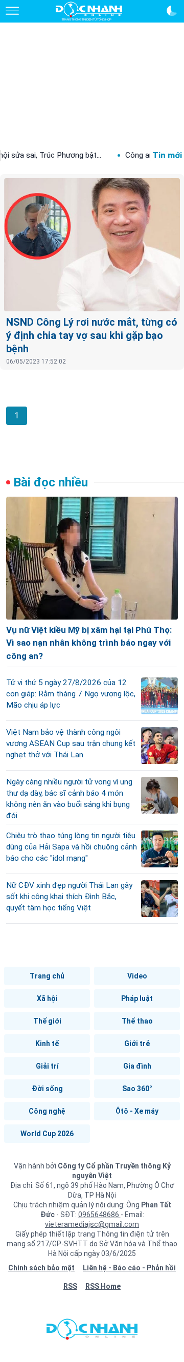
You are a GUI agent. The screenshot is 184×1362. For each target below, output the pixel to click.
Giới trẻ (137, 1043)
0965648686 (99, 1214)
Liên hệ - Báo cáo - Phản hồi (129, 1268)
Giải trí (47, 1066)
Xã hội (47, 998)
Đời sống (47, 1088)
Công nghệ (47, 1111)
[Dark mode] (172, 11)
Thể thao (137, 1021)
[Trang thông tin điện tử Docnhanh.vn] (89, 11)
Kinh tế (47, 1043)
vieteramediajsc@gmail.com (92, 1224)
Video (137, 976)
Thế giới (47, 1021)
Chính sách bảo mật (41, 1268)
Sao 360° (137, 1088)
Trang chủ (47, 976)
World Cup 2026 (47, 1134)
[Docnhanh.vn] (92, 1332)
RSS (70, 1286)
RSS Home (103, 1286)
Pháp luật (137, 998)
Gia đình (137, 1066)
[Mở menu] (12, 11)
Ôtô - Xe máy (137, 1111)
